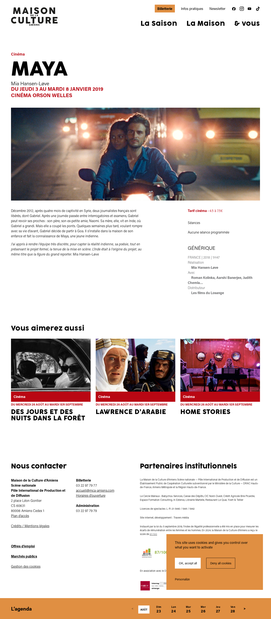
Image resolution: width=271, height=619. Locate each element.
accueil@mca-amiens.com (95, 490)
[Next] (244, 608)
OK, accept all (188, 563)
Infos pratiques (192, 8)
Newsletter (217, 8)
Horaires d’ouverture (90, 495)
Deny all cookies (220, 563)
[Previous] (132, 608)
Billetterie (164, 8)
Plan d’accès (20, 515)
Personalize (182, 579)
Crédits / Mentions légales (30, 526)
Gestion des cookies (25, 566)
